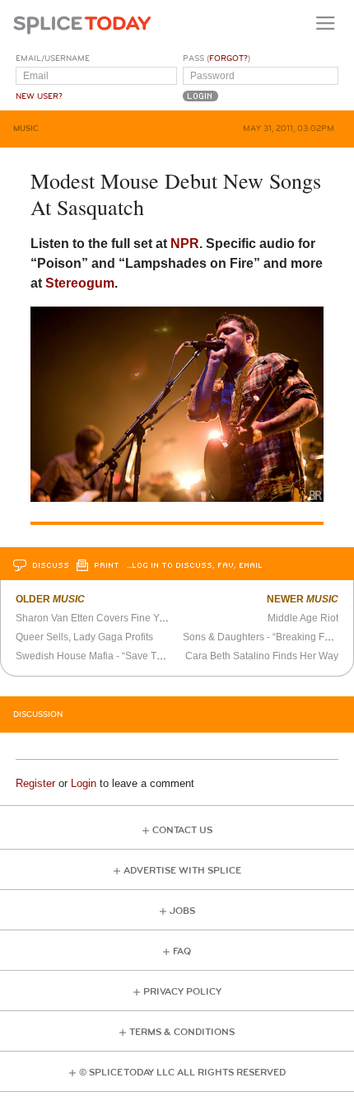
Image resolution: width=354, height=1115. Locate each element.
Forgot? (228, 58)
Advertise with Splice (182, 870)
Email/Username (53, 58)
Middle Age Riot (303, 618)
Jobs (182, 911)
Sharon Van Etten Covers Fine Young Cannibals (123, 618)
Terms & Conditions (182, 1032)
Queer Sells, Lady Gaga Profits (84, 637)
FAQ (182, 951)
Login (83, 783)
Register (35, 783)
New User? (39, 96)
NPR (184, 244)
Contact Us (182, 830)
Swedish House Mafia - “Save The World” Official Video (139, 656)
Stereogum (79, 283)
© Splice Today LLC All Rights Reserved (182, 1072)
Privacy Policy (182, 992)
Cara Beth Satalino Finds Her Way (261, 656)
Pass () (216, 58)
